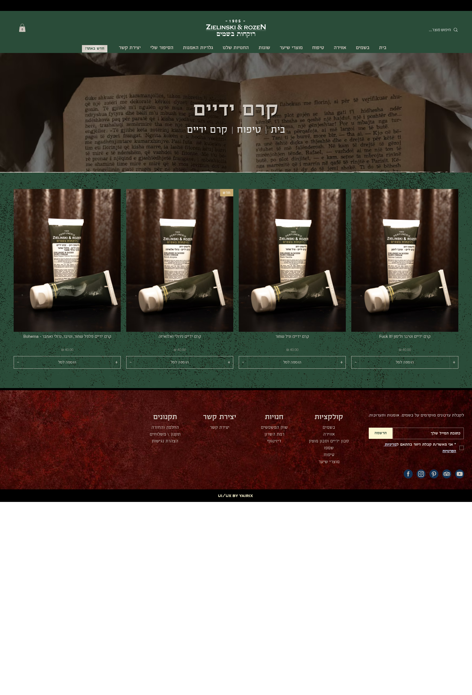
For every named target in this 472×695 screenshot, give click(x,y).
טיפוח (249, 130)
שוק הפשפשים (274, 427)
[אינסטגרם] (421, 473)
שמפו (329, 448)
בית (278, 130)
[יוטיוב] (459, 473)
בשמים (329, 427)
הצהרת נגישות (165, 441)
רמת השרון (274, 434)
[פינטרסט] (433, 473)
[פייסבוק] (408, 473)
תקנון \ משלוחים (165, 434)
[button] (22, 28)
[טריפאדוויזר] (446, 473)
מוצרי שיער (329, 462)
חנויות (274, 417)
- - (235, 21)
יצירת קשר (219, 427)
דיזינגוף (274, 441)
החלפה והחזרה (165, 427)
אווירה (329, 434)
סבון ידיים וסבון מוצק (329, 441)
